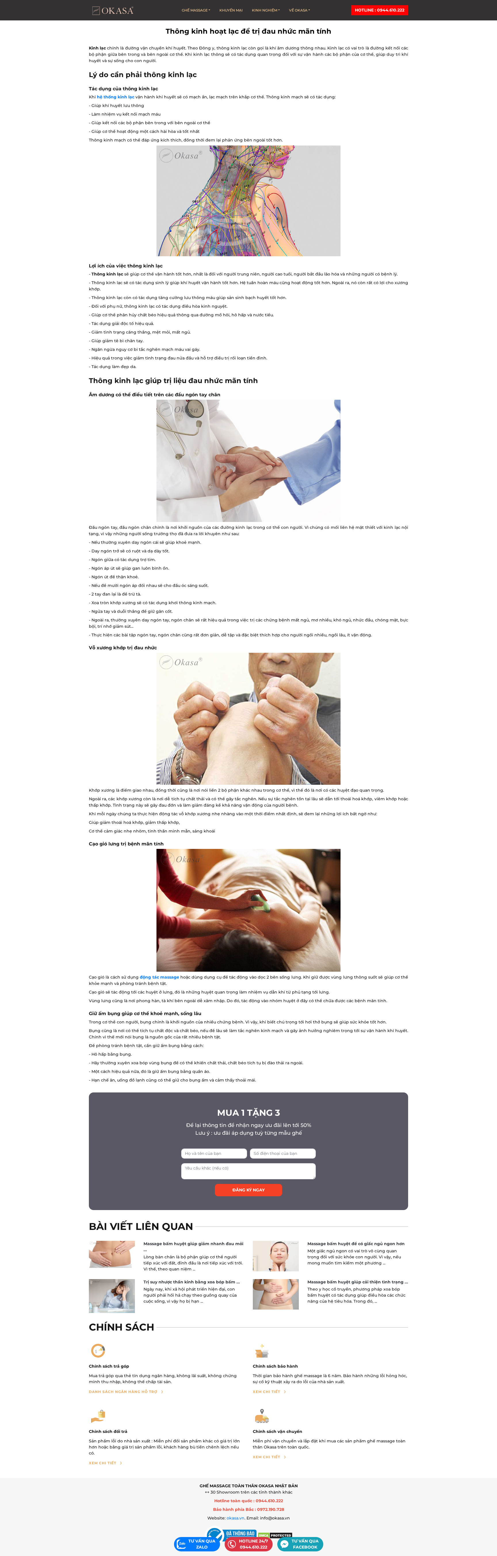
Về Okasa (298, 10)
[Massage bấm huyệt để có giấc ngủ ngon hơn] (276, 1256)
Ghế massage (195, 10)
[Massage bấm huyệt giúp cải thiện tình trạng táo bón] (276, 1294)
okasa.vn (235, 1518)
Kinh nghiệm (264, 10)
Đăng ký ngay (248, 1190)
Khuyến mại (231, 10)
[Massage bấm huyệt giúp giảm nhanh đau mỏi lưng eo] (112, 1254)
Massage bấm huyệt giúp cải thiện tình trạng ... (357, 1282)
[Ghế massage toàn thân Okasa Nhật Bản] (112, 10)
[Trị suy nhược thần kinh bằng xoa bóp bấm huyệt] (112, 1296)
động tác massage (159, 977)
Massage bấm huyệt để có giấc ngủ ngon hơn (356, 1243)
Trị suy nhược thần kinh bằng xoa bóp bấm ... (192, 1282)
